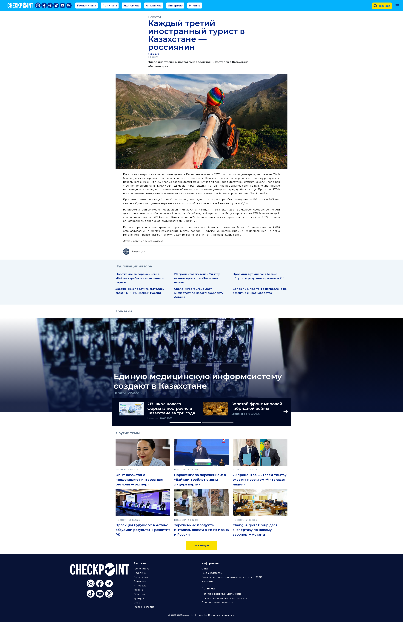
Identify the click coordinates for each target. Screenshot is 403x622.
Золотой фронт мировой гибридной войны (256, 406)
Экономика (131, 5)
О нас (205, 568)
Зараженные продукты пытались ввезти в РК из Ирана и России (201, 529)
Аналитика (154, 5)
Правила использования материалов (224, 598)
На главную (201, 545)
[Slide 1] (185, 422)
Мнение (194, 5)
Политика (109, 5)
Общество (140, 594)
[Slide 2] (217, 422)
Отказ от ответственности (217, 602)
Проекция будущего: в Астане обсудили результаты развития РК (143, 529)
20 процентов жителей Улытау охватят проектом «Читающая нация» (197, 278)
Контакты (207, 581)
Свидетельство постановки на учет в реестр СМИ (232, 577)
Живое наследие (144, 606)
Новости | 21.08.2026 (128, 392)
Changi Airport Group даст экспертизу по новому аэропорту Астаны (198, 293)
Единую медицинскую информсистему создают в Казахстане (198, 381)
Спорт (137, 602)
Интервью (175, 5)
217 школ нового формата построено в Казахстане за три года (171, 408)
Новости (154, 17)
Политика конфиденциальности (221, 593)
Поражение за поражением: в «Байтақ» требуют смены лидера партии (140, 278)
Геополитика (86, 5)
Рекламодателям (212, 573)
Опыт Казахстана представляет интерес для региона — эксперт (139, 479)
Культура (139, 598)
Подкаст (383, 5)
